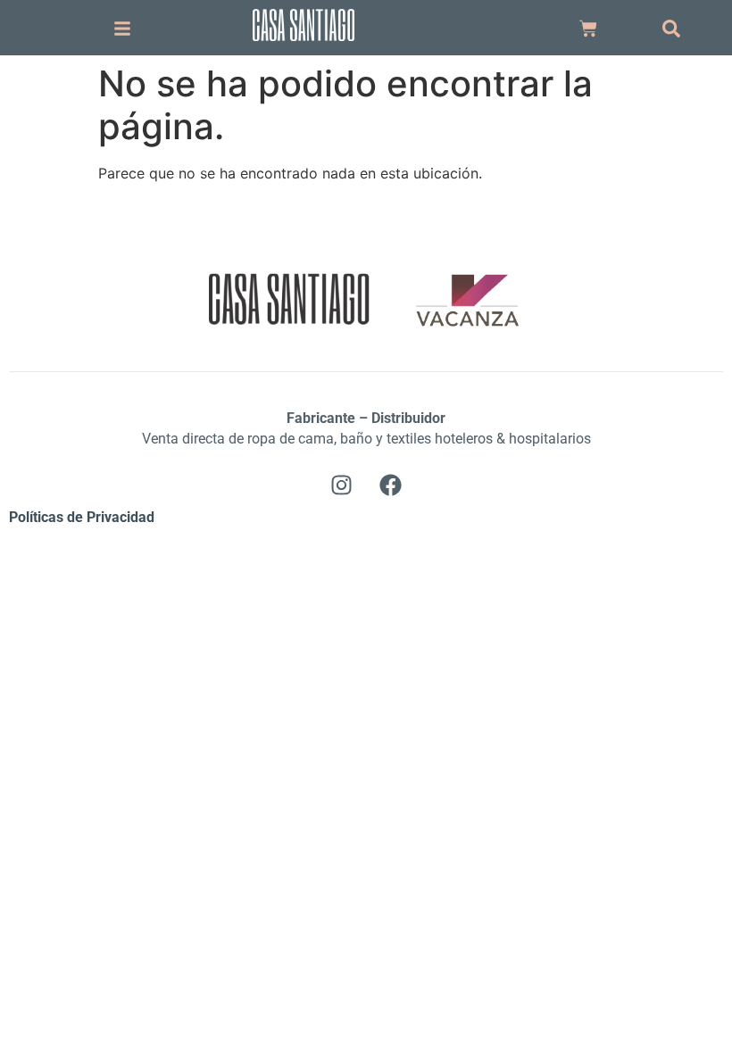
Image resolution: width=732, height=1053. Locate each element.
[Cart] (588, 28)
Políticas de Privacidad (81, 517)
